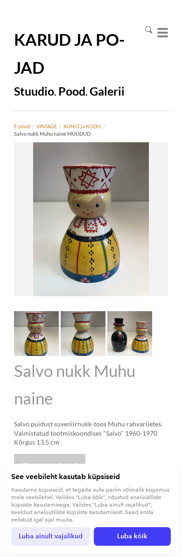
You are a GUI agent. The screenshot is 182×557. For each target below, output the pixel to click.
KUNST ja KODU (82, 126)
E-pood (22, 126)
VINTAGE (46, 126)
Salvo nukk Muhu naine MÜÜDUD (52, 134)
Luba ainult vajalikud (51, 536)
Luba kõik (132, 536)
